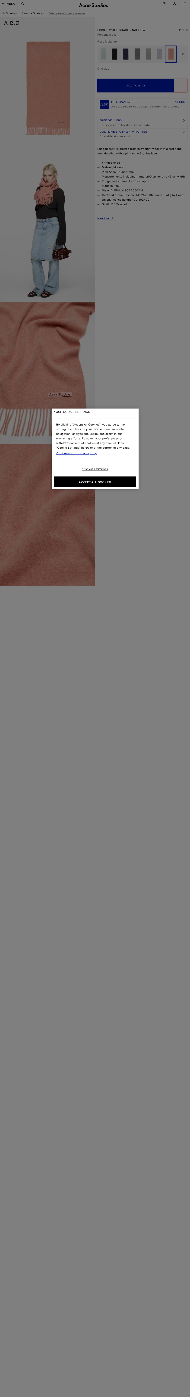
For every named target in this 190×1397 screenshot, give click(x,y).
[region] (95, 449)
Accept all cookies (95, 482)
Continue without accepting (77, 453)
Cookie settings (95, 469)
